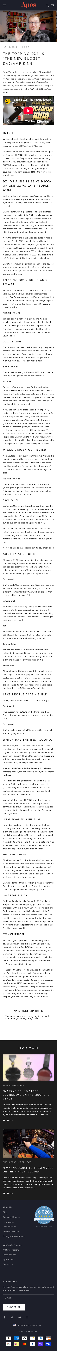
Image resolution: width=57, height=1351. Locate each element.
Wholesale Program (12, 1245)
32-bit (26, 47)
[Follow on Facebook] (4, 1317)
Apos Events (9, 1259)
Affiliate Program (11, 1249)
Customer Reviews (11, 1217)
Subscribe (14, 1307)
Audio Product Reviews (17, 1162)
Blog (5, 1212)
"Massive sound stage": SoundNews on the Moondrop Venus (27, 1095)
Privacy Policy (9, 1226)
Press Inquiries (9, 1254)
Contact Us (8, 1264)
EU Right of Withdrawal (14, 1236)
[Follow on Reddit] (19, 1317)
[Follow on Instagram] (12, 1317)
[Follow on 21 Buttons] (27, 1317)
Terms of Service (11, 1231)
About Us (7, 1207)
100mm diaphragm (14, 1085)
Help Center (8, 1222)
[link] (44, 1217)
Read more (8, 1120)
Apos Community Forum (28, 1011)
